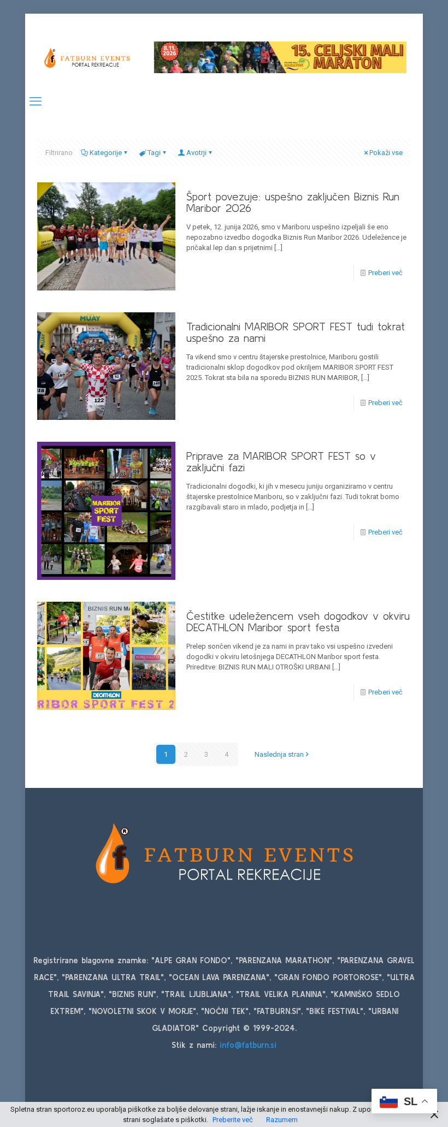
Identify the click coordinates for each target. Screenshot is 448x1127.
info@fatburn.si (248, 1044)
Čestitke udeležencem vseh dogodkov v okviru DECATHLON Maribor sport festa (298, 621)
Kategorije (106, 153)
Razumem (282, 1120)
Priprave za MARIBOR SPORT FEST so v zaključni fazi (281, 461)
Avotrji (196, 153)
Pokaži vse (386, 153)
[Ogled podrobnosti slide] (280, 57)
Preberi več (385, 273)
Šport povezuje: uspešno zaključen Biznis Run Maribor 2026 (292, 202)
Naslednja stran (279, 754)
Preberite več (233, 1120)
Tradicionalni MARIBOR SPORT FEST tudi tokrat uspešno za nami (295, 332)
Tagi (154, 153)
